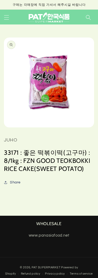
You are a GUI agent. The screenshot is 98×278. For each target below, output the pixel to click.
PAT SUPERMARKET (46, 267)
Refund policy (30, 273)
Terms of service (81, 273)
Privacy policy (55, 273)
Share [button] (15, 182)
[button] (6, 17)
